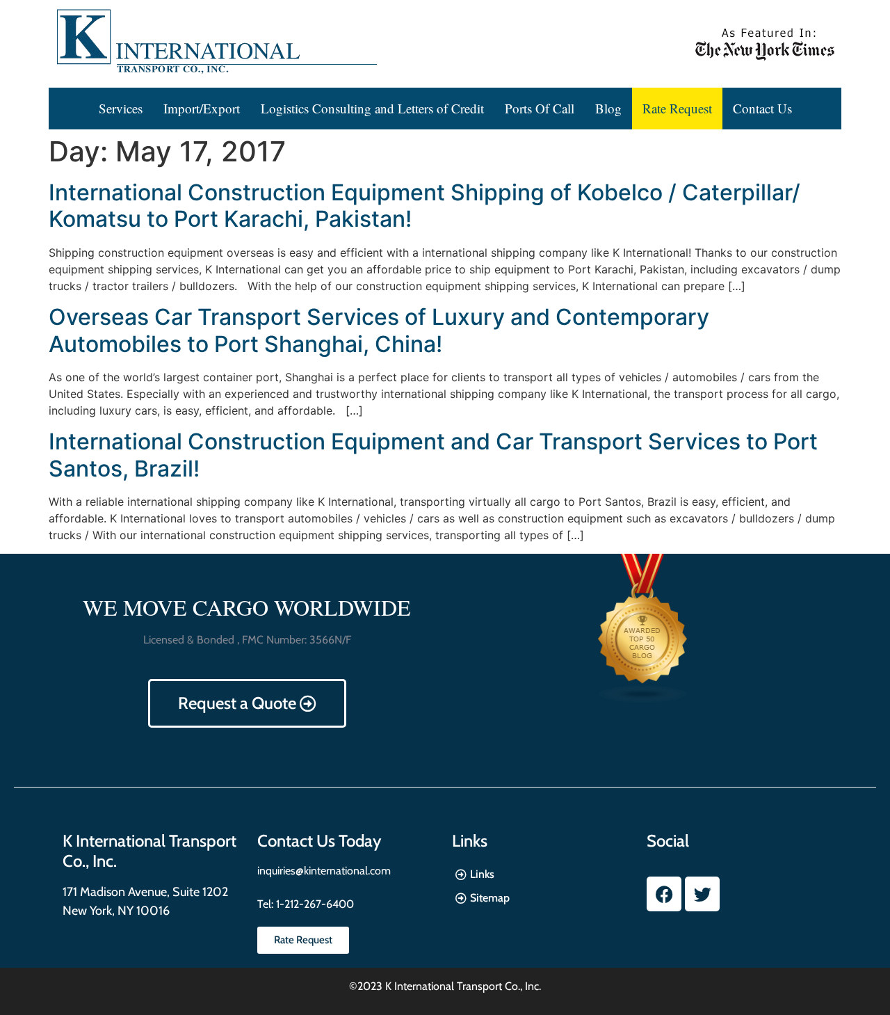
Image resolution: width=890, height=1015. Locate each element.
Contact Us (762, 108)
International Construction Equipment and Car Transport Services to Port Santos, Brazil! (433, 454)
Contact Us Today (319, 841)
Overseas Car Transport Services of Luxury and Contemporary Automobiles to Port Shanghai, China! (379, 330)
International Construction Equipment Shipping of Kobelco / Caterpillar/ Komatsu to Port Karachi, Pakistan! (424, 205)
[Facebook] (664, 894)
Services (121, 108)
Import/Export (201, 108)
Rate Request (677, 108)
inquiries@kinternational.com (324, 870)
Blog (608, 108)
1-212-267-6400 (313, 904)
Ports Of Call (539, 108)
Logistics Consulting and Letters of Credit (372, 108)
